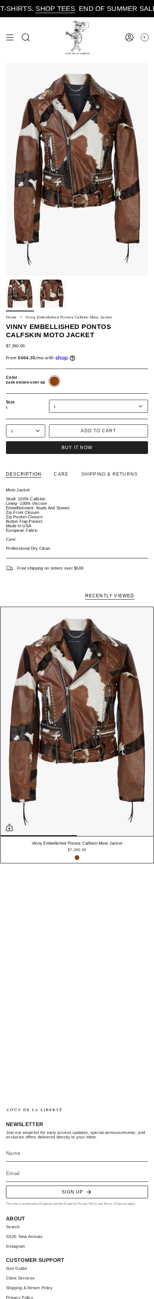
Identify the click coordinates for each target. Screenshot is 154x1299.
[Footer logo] (34, 1109)
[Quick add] (9, 827)
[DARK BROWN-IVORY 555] (77, 857)
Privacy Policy (87, 1203)
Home (11, 317)
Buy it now (77, 447)
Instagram (15, 1246)
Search (13, 1227)
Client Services (20, 1278)
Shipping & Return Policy (29, 1288)
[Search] (26, 38)
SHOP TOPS (42, 8)
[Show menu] (9, 38)
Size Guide (16, 1268)
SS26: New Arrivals (24, 1236)
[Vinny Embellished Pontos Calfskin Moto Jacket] (77, 721)
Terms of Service (115, 1203)
